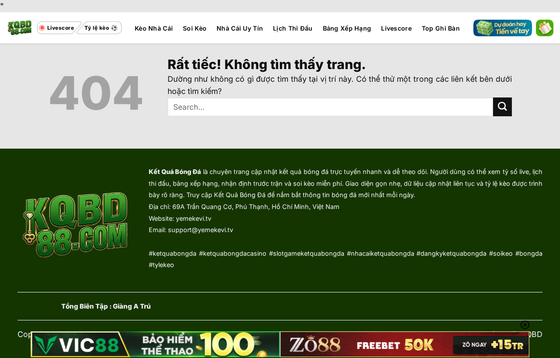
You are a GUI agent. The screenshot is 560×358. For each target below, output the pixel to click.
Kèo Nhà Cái (154, 28)
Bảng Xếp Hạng (347, 28)
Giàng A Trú (132, 306)
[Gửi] (502, 106)
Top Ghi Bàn (441, 28)
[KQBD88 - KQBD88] (20, 27)
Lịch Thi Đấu (292, 28)
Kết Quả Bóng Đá (175, 171)
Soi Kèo (194, 28)
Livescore (396, 28)
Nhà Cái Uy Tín (240, 28)
